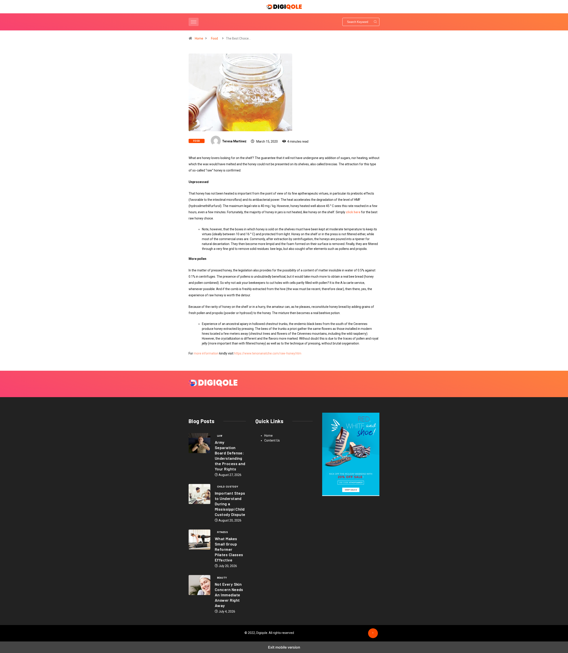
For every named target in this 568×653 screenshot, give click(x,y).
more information (206, 353)
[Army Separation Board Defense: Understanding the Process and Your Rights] (199, 443)
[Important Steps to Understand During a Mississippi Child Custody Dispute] (199, 494)
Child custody (227, 486)
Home (199, 38)
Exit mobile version (284, 647)
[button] (194, 22)
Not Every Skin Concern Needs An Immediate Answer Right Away (229, 595)
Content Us (272, 440)
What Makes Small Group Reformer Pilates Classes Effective (229, 549)
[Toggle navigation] (194, 22)
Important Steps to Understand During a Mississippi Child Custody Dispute (230, 504)
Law (219, 435)
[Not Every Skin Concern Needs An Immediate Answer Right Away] (199, 585)
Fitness (222, 532)
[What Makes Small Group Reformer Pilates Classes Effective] (199, 539)
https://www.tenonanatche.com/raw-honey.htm (267, 353)
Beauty (222, 577)
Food (214, 38)
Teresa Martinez (234, 141)
